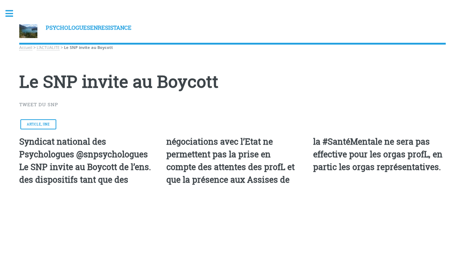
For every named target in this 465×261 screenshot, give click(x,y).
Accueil (25, 47)
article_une (38, 124)
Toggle (13, 13)
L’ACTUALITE (48, 47)
